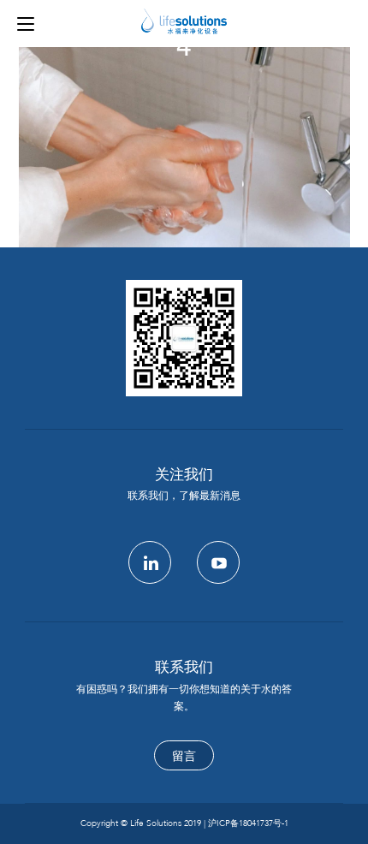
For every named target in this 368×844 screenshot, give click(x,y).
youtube (218, 562)
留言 (184, 756)
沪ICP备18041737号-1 (248, 823)
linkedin (149, 562)
